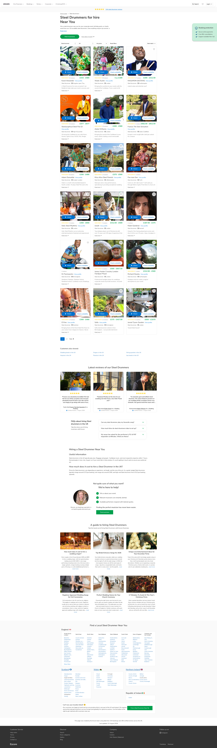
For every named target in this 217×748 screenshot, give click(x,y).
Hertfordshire (136, 658)
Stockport (89, 661)
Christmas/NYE (60, 4)
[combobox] (68, 43)
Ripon (146, 646)
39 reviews (105, 78)
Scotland (65, 669)
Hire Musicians (17, 4)
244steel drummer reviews (114, 9)
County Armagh (133, 676)
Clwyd (98, 674)
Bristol (123, 661)
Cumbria (89, 646)
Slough (66, 644)
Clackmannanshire (69, 679)
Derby (100, 639)
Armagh (142, 676)
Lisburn (131, 681)
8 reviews (71, 174)
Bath (122, 660)
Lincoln (100, 648)
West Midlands (114, 660)
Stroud (123, 656)
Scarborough (147, 648)
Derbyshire (101, 638)
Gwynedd (98, 679)
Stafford (112, 650)
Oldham (89, 656)
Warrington (90, 644)
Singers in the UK (98, 352)
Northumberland (80, 643)
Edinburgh (67, 689)
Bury (88, 653)
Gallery (62, 737)
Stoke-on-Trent (114, 651)
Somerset (124, 658)
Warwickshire (113, 653)
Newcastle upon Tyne (80, 648)
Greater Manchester (91, 650)
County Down (143, 679)
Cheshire (89, 638)
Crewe (88, 641)
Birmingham (113, 661)
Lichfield (112, 648)
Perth (76, 691)
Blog (61, 740)
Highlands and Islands (69, 685)
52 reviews (72, 78)
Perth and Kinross (69, 691)
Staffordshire (113, 646)
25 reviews (72, 124)
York (145, 650)
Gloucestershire (125, 651)
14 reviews (105, 174)
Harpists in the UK (65, 355)
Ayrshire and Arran (80, 678)
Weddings (29, 4)
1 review (137, 271)
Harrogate (147, 643)
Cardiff (98, 685)
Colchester (136, 655)
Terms (12, 735)
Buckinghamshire (68, 650)
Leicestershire (102, 641)
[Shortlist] (202, 4)
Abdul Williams (141, 408)
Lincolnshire (101, 646)
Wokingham (67, 648)
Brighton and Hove (68, 655)
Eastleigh (66, 660)
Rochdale (89, 658)
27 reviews (138, 78)
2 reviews (130, 223)
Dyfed (98, 676)
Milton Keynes (68, 651)
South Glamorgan (112, 683)
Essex (134, 650)
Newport (112, 643)
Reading (66, 643)
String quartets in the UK (133, 352)
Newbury (66, 641)
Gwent (98, 678)
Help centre (13, 732)
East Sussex (67, 653)
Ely (133, 646)
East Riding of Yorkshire (148, 638)
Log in (208, 4)
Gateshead (78, 646)
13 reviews (72, 319)
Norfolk (135, 661)
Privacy (12, 737)
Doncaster (147, 655)
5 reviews (137, 124)
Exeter (123, 643)
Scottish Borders (79, 692)
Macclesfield (90, 643)
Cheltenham (124, 653)
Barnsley (146, 653)
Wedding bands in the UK (68, 352)
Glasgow (77, 683)
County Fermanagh (145, 681)
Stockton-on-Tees (80, 641)
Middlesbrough (148, 644)
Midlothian (78, 687)
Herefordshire (113, 638)
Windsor (66, 646)
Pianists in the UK (98, 355)
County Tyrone (132, 683)
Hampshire (67, 656)
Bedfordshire (136, 638)
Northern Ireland (133, 669)
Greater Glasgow (68, 683)
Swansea (98, 687)
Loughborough (102, 644)
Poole (122, 650)
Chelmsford (136, 653)
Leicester (100, 643)
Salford (89, 660)
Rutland (100, 656)
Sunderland (79, 650)
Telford (112, 644)
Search (196, 4)
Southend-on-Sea (137, 656)
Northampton (102, 651)
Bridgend (110, 681)
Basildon (135, 651)
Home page (63, 14)
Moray (77, 689)
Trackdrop (163, 744)
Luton (134, 641)
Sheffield (146, 658)
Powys (98, 683)
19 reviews (105, 126)
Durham (78, 639)
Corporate (48, 4)
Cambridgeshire (137, 643)
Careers (112, 735)
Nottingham (101, 655)
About (112, 732)
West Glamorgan (112, 685)
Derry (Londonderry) (134, 679)
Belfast (141, 674)
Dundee (77, 676)
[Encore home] (6, 4)
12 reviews (105, 319)
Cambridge (136, 644)
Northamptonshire (102, 650)
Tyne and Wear (79, 644)
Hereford (112, 639)
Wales (96, 669)
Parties (39, 4)
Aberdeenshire (68, 674)
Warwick (112, 658)
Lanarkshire (67, 687)
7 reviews (137, 174)
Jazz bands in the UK (132, 355)
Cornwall (123, 638)
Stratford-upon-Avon (114, 656)
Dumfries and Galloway (80, 679)
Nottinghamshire (102, 653)
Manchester (90, 655)
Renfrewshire (67, 692)
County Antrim (132, 674)
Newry (130, 678)
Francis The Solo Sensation (77, 407)
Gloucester (124, 655)
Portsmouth (67, 661)
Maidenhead (67, 639)
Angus (66, 676)
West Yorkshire (148, 660)
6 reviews (137, 319)
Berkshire (66, 638)
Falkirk (77, 694)
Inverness (77, 685)
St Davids (110, 676)
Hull (145, 639)
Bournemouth (125, 648)
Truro (122, 639)
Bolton (89, 651)
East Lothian (67, 681)
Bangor (109, 679)
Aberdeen (77, 674)
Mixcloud (170, 744)
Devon (123, 641)
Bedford (135, 639)
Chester (89, 639)
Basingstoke (67, 658)
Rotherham (147, 656)
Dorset (123, 646)
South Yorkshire (148, 651)
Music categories (65, 735)
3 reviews (104, 223)
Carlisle (89, 648)
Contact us (13, 740)
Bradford (146, 661)
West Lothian (78, 696)
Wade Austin (107, 408)
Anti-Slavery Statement (117, 737)
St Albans (135, 660)
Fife (76, 681)
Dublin (130, 697)
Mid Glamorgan (100, 681)
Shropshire (113, 641)
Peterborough (136, 648)
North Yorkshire (148, 641)
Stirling (66, 696)
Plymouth (124, 644)
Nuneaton (112, 655)
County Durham (80, 638)
